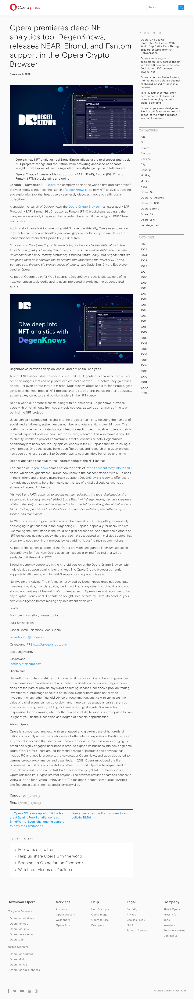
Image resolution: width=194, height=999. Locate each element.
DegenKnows (39, 468)
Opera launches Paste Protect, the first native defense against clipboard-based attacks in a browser (160, 82)
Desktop (146, 153)
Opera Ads (63, 925)
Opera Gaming (150, 208)
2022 (144, 266)
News (144, 186)
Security (132, 909)
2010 (144, 332)
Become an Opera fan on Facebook (50, 863)
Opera (51, 185)
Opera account (65, 914)
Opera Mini (148, 219)
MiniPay (145, 175)
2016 (144, 299)
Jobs (166, 919)
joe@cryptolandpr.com (25, 664)
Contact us (170, 935)
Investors (169, 925)
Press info (169, 914)
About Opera (171, 909)
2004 (144, 365)
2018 (143, 288)
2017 (143, 293)
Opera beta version (22, 934)
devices (146, 158)
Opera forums (100, 919)
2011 (143, 326)
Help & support (101, 909)
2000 (144, 387)
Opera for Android (152, 197)
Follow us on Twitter (36, 849)
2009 (144, 337)
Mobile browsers (18, 946)
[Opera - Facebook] (8, 990)
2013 (143, 315)
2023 (144, 260)
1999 (144, 393)
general (34, 796)
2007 (144, 348)
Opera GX (147, 214)
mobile (145, 181)
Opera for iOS (150, 203)
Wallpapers (63, 919)
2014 (143, 310)
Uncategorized (150, 225)
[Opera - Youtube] (22, 990)
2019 (144, 282)
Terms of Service (137, 930)
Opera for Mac (19, 923)
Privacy (131, 914)
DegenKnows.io (77, 190)
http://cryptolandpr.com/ (50, 644)
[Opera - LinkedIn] (29, 990)
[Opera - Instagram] (36, 990)
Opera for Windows (22, 918)
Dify (143, 164)
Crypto (145, 147)
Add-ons (61, 909)
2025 (144, 249)
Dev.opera (97, 925)
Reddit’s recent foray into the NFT (109, 468)
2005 (144, 359)
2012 (143, 321)
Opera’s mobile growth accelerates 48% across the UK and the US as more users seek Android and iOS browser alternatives (161, 65)
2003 (144, 371)
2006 (144, 354)
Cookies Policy (136, 919)
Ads (143, 136)
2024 (144, 254)
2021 (143, 271)
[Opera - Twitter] (14, 990)
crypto (23, 803)
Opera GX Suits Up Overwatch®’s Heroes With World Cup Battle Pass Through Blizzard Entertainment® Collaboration (160, 46)
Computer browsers (20, 911)
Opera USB (17, 939)
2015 (143, 304)
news (36, 803)
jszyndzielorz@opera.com (28, 637)
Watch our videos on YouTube (45, 869)
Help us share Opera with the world (50, 856)
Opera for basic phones (25, 969)
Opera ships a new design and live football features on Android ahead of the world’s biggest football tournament (161, 113)
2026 (144, 243)
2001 (144, 382)
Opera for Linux (19, 928)
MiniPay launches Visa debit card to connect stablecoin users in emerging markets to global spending (159, 97)
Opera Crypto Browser (84, 206)
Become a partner (174, 930)
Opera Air (147, 192)
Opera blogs (99, 914)
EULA (130, 925)
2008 (144, 343)
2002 (144, 376)
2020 (144, 277)
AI (142, 142)
